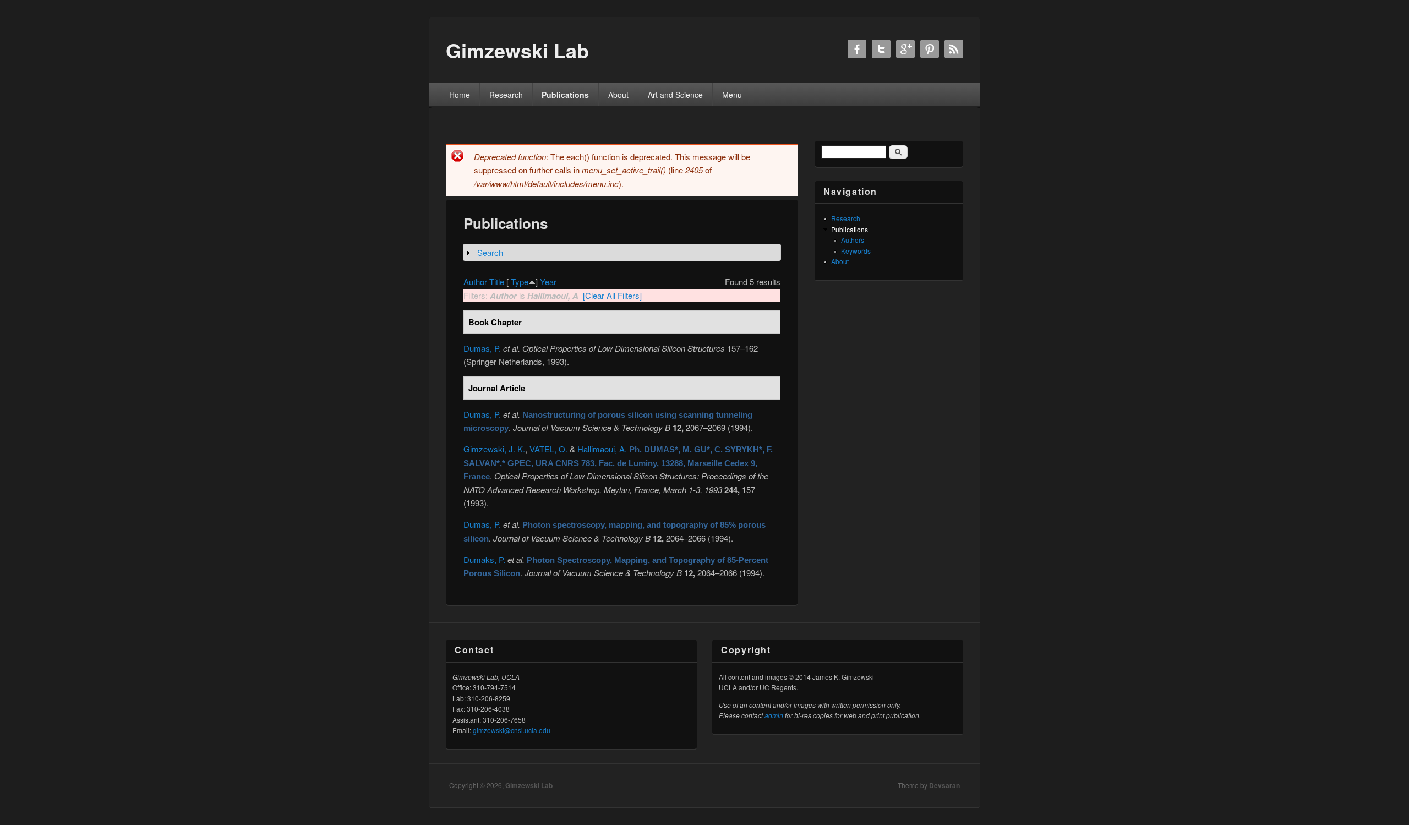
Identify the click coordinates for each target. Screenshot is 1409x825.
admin (773, 715)
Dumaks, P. (484, 559)
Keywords (856, 250)
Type (519, 281)
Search (490, 252)
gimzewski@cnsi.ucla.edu (511, 730)
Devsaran (944, 785)
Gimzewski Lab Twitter (881, 49)
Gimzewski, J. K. (494, 449)
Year (548, 281)
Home (459, 94)
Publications (565, 94)
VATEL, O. (548, 449)
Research (506, 94)
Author (475, 281)
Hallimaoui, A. (602, 449)
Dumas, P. (482, 348)
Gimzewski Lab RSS (953, 49)
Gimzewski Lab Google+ (905, 49)
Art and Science (675, 94)
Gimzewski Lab (529, 785)
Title (496, 281)
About (618, 94)
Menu (732, 94)
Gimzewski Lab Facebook (857, 49)
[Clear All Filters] (612, 295)
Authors (852, 239)
